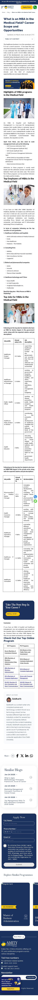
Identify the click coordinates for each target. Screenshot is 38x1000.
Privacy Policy (18, 855)
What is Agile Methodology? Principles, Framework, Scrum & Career (15, 779)
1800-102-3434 (10, 963)
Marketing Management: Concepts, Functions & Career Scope (13, 791)
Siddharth (16, 699)
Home (3, 12)
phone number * (10, 829)
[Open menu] (2, 7)
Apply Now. (10, 989)
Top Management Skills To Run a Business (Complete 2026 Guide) (14, 802)
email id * (7, 837)
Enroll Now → (13, 614)
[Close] (18, 979)
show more (17, 937)
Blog (8, 12)
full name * (8, 820)
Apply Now (8, 85)
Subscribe (31, 977)
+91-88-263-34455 (11, 969)
